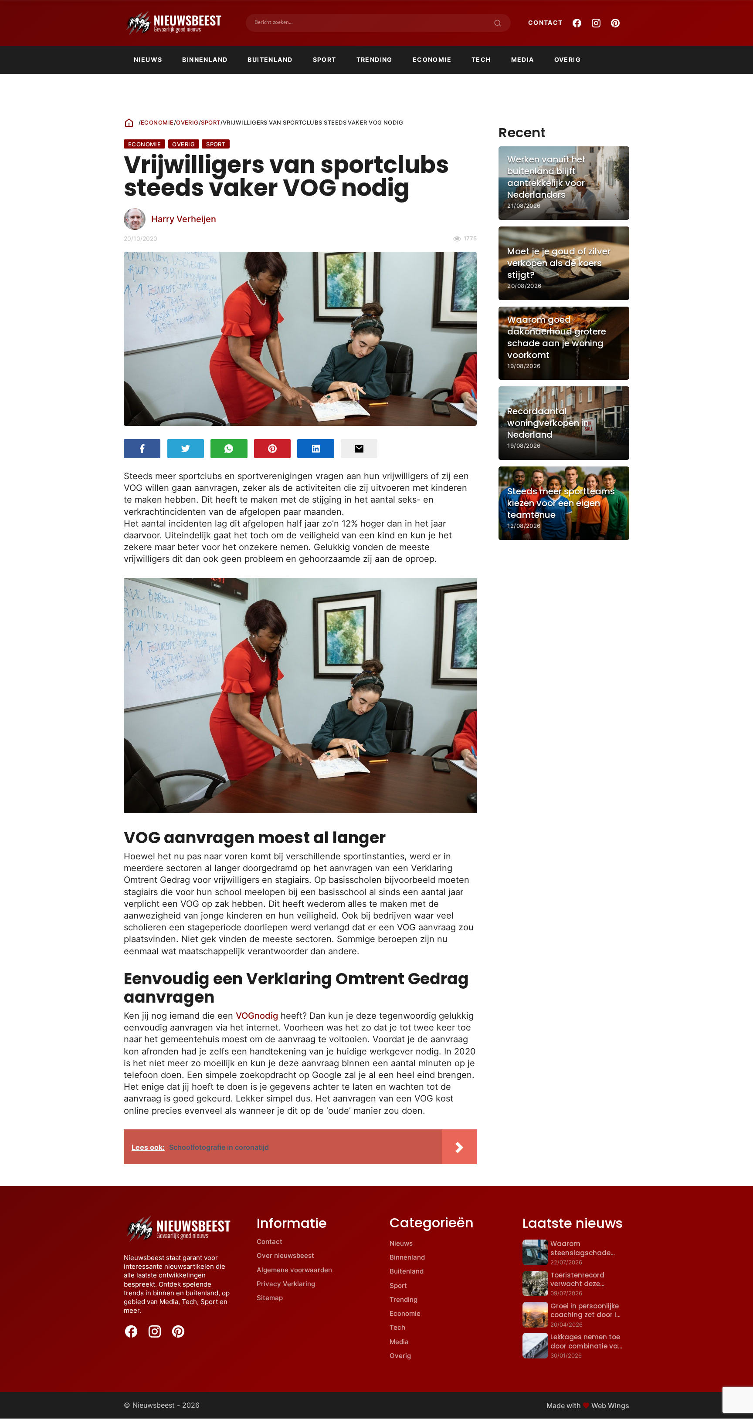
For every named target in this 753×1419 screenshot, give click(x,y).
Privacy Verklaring (286, 1284)
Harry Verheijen (183, 218)
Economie (432, 59)
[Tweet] (185, 448)
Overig (567, 59)
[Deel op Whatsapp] (228, 448)
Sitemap (270, 1298)
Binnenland (204, 59)
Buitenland (270, 59)
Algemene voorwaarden (294, 1270)
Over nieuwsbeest (285, 1255)
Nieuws (148, 59)
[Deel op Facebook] (142, 448)
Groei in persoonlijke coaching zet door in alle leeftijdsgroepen (585, 1314)
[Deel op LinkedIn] (315, 448)
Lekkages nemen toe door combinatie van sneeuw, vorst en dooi (587, 1345)
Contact (545, 22)
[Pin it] (272, 448)
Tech (481, 59)
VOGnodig (257, 1015)
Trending (374, 59)
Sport (324, 59)
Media (522, 59)
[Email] (359, 448)
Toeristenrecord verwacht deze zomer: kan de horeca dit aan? (587, 1288)
